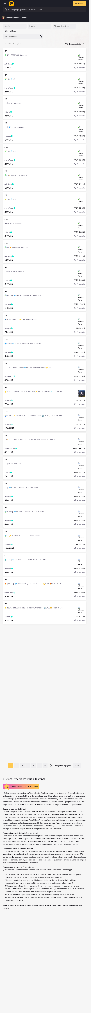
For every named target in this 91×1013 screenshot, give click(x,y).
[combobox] (15, 26)
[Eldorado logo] (11, 3)
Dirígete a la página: (63, 765)
